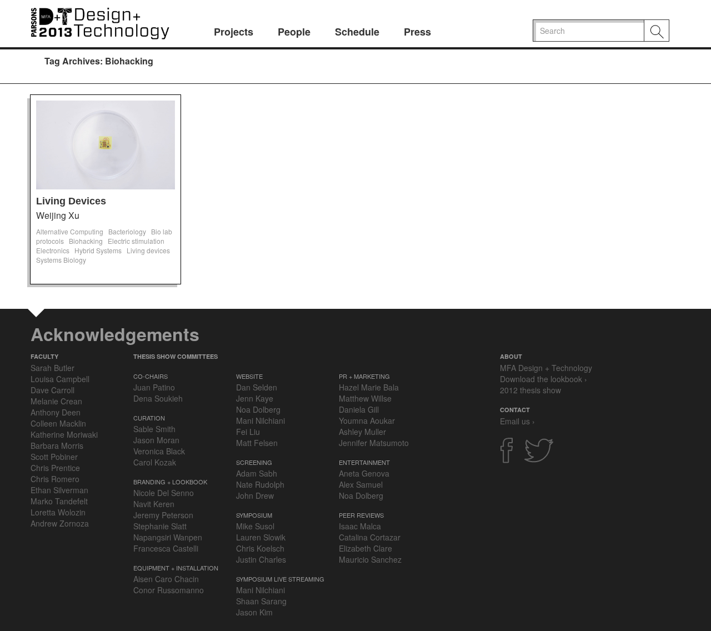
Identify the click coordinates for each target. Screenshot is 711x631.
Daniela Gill (359, 409)
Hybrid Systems (98, 250)
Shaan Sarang (261, 601)
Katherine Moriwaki (64, 434)
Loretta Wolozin (58, 512)
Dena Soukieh (158, 398)
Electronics (52, 250)
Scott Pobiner (54, 456)
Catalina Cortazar (369, 537)
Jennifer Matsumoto (374, 442)
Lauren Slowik (261, 537)
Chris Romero (55, 478)
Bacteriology (127, 231)
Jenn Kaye (254, 398)
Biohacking (86, 241)
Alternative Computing (69, 231)
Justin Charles (261, 559)
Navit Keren (153, 503)
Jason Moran (156, 439)
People (294, 31)
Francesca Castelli (165, 548)
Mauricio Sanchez (370, 559)
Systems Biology (61, 259)
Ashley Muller (362, 431)
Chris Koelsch (260, 548)
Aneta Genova (364, 473)
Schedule (357, 31)
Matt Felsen (257, 442)
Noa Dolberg (258, 409)
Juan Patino (154, 387)
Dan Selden (256, 387)
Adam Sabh (256, 473)
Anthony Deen (56, 412)
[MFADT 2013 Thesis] (100, 22)
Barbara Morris (57, 445)
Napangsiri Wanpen (167, 537)
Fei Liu (248, 431)
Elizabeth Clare (365, 548)
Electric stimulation (136, 241)
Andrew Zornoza (60, 523)
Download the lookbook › (543, 378)
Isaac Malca (360, 526)
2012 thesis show (530, 389)
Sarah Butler (52, 367)
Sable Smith (154, 428)
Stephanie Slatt (160, 526)
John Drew (255, 495)
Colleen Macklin (58, 423)
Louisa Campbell (60, 378)
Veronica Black (159, 451)
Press (417, 31)
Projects (233, 31)
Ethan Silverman (59, 489)
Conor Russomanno (168, 589)
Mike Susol (255, 526)
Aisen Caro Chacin (166, 578)
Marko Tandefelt (59, 501)
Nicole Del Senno (163, 492)
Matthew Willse (365, 398)
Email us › (517, 421)
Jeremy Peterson (163, 514)
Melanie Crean (56, 401)
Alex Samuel (361, 484)
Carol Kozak (154, 462)
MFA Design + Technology (546, 367)
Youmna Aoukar (367, 420)
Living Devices (71, 201)
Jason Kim (254, 612)
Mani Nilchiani (260, 420)
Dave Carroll (52, 389)
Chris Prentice (55, 467)
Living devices (148, 250)
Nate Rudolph (260, 484)
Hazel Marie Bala (369, 387)
